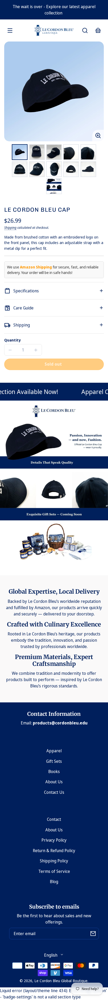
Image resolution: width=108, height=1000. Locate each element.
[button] (85, 30)
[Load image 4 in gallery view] (71, 152)
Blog (54, 881)
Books (54, 771)
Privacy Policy (54, 840)
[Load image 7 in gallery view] (37, 169)
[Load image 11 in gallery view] (54, 186)
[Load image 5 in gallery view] (88, 152)
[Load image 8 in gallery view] (54, 169)
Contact (54, 819)
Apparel (54, 751)
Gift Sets (54, 761)
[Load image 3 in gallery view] (54, 152)
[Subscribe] (93, 933)
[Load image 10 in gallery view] (88, 169)
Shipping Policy (54, 861)
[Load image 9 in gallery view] (71, 169)
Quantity (12, 340)
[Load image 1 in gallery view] (20, 152)
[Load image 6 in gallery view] (20, 169)
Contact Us (54, 792)
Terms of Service (54, 871)
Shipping (10, 227)
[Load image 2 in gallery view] (37, 152)
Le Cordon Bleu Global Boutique (61, 980)
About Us (54, 782)
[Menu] (10, 30)
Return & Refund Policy (54, 850)
